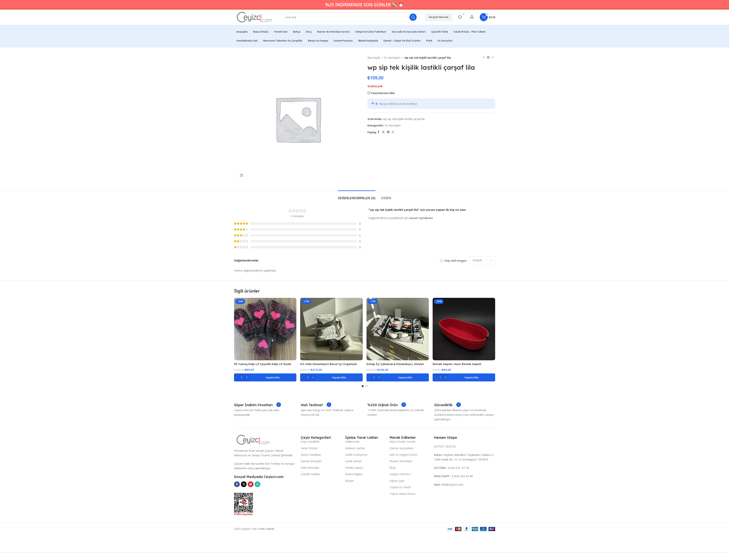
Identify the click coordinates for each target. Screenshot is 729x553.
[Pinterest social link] (388, 132)
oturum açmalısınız (421, 218)
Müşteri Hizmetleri (401, 461)
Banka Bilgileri (353, 474)
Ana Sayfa (373, 57)
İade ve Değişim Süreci (404, 454)
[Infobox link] (257, 405)
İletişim (349, 481)
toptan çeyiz (397, 481)
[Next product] (493, 57)
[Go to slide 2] (366, 386)
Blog (392, 467)
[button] (265, 377)
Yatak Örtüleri (309, 448)
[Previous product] (483, 57)
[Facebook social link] (378, 132)
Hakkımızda (352, 441)
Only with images (455, 260)
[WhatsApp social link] (393, 132)
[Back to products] (488, 57)
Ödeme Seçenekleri (401, 448)
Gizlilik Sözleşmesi (356, 454)
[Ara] (413, 17)
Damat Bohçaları (311, 461)
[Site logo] (254, 17)
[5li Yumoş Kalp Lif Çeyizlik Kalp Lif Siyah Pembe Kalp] (265, 329)
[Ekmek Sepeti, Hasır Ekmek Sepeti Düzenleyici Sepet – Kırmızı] (464, 329)
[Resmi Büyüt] (241, 175)
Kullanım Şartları (355, 448)
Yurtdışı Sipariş (354, 467)
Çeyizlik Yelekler (310, 474)
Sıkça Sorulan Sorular (402, 441)
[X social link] (383, 132)
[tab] (356, 196)
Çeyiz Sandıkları (310, 441)
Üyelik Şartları (353, 461)
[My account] (472, 17)
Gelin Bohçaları (310, 467)
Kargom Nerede (438, 17)
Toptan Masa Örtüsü (402, 493)
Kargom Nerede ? (400, 474)
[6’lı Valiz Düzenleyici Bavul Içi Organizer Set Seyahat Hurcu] (331, 329)
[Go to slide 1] (363, 386)
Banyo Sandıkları (311, 454)
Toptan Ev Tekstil (400, 487)
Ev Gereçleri (392, 57)
